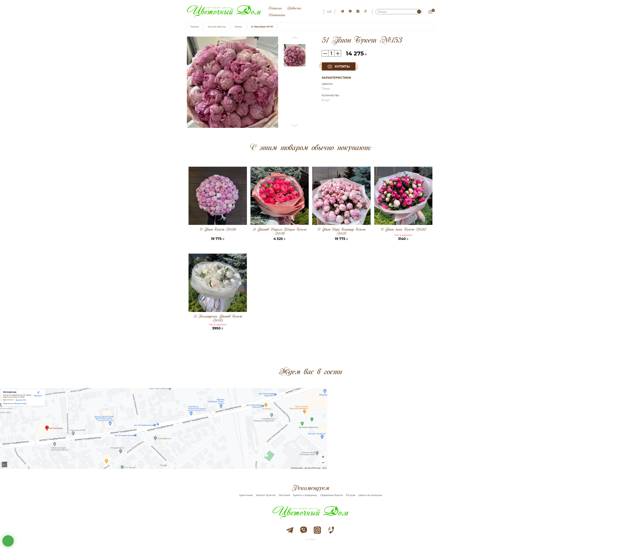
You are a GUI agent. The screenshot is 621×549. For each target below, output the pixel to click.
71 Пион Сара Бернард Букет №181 (341, 231)
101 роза (350, 495)
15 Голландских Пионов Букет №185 (217, 318)
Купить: (342, 66)
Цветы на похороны (370, 495)
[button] (294, 38)
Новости (294, 8)
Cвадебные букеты (331, 495)
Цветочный (246, 495)
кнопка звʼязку (8, 541)
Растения (284, 495)
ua (329, 11)
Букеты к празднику (305, 495)
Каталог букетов (266, 495)
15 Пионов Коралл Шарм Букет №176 (279, 231)
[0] (430, 11)
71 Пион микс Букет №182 (403, 229)
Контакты (276, 15)
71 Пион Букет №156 (218, 229)
